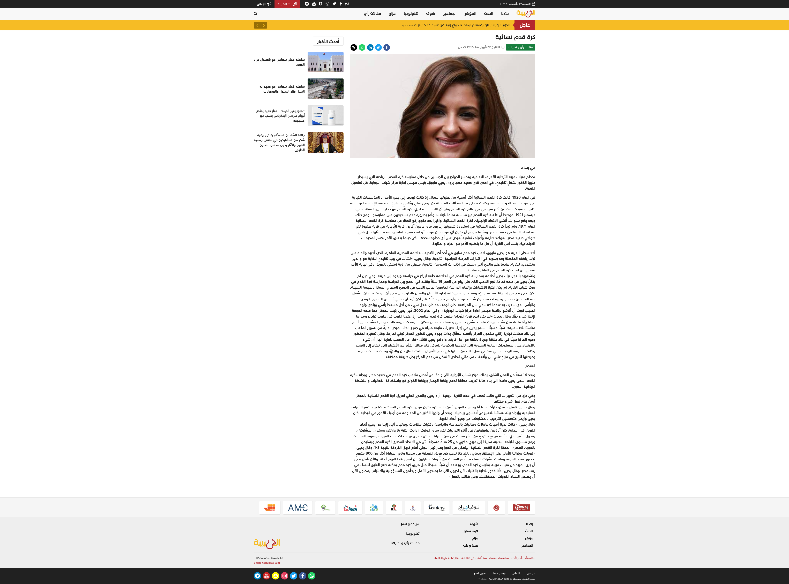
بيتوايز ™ (482, 579)
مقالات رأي (372, 13)
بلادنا (505, 13)
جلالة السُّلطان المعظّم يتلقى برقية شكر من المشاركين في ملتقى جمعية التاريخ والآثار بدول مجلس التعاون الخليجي (279, 142)
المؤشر (470, 13)
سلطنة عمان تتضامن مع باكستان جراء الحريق (470, 25)
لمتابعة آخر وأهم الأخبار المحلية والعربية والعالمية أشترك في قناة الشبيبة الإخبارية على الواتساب (484, 558)
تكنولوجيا (411, 13)
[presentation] (264, 25)
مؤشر (529, 538)
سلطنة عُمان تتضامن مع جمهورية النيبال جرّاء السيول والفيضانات (282, 89)
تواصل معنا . (498, 573)
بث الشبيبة (285, 4)
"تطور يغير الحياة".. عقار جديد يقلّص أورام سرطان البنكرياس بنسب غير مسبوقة (280, 115)
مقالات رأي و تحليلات (520, 47)
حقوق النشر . (479, 573)
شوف (430, 13)
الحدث (488, 13)
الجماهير (450, 13)
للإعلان (261, 4)
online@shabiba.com (267, 563)
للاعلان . (515, 573)
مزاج (392, 13)
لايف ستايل (470, 531)
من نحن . (530, 573)
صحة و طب (470, 545)
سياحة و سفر (410, 524)
